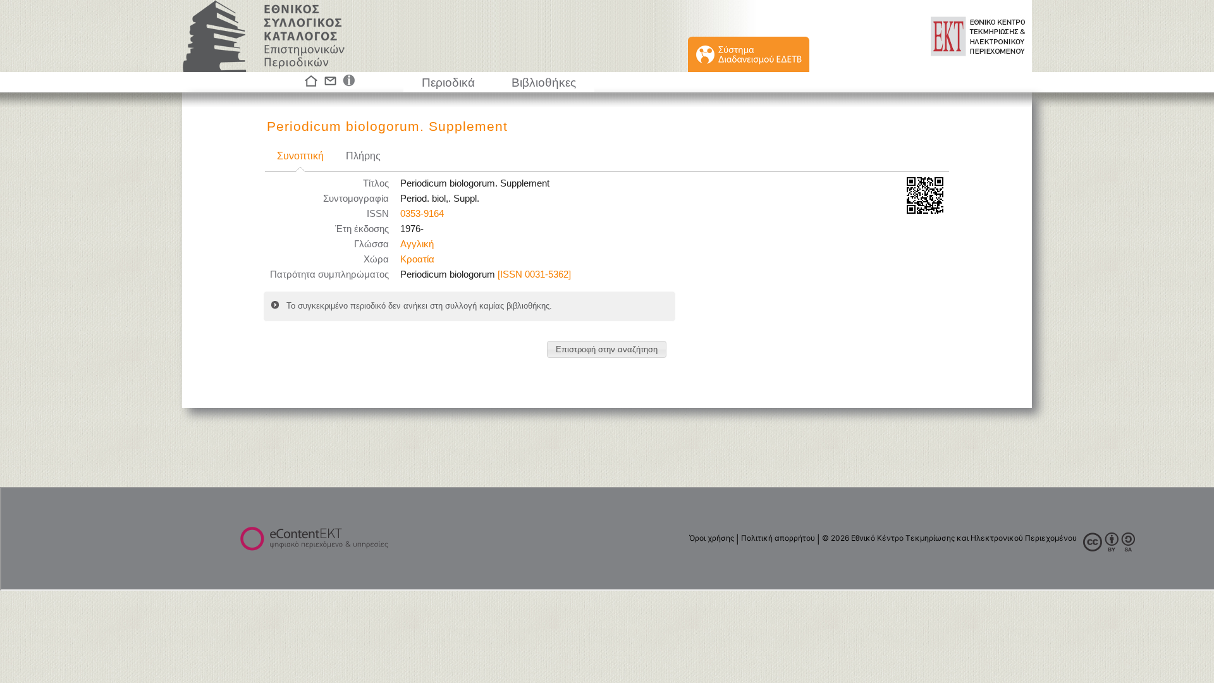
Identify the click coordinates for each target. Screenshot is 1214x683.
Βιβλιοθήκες (544, 82)
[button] (606, 349)
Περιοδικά (448, 82)
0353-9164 (422, 214)
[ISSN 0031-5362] (534, 274)
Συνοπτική (300, 156)
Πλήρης (363, 156)
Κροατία (417, 259)
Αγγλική (417, 244)
